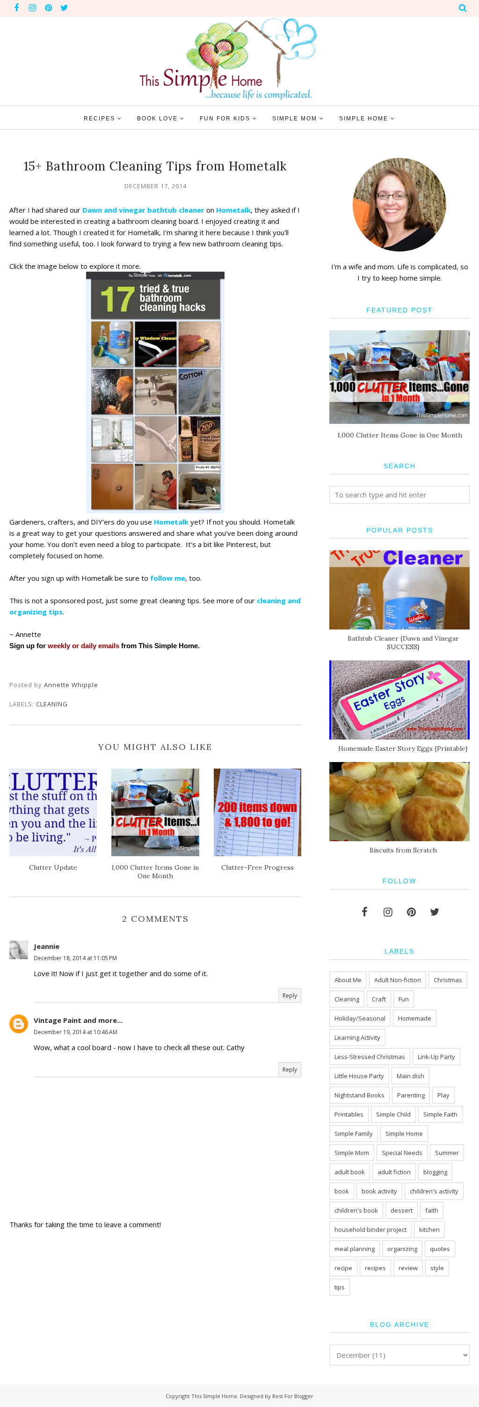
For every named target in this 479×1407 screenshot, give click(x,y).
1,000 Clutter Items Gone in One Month (399, 435)
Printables (348, 1114)
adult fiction (394, 1172)
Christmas (448, 980)
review (408, 1268)
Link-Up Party (436, 1056)
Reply (290, 996)
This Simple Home (214, 1396)
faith (431, 1210)
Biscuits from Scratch (403, 850)
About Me (348, 980)
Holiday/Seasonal (359, 1018)
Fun (404, 999)
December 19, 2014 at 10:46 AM (75, 1032)
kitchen (429, 1229)
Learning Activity (357, 1037)
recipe (343, 1268)
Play (443, 1095)
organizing (402, 1248)
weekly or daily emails (83, 646)
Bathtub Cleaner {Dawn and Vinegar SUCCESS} (403, 642)
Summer (447, 1152)
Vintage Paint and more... (78, 1020)
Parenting (411, 1095)
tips (339, 1287)
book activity (379, 1191)
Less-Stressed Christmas (369, 1056)
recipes (375, 1268)
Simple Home (404, 1133)
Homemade (414, 1018)
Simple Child (393, 1114)
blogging (435, 1172)
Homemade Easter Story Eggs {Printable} (403, 748)
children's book (356, 1210)
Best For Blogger (292, 1396)
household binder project (370, 1229)
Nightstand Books (359, 1095)
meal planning (354, 1248)
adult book (349, 1172)
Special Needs (402, 1152)
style (437, 1268)
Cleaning (52, 704)
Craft (379, 999)
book (341, 1191)
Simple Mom (351, 1152)
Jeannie (46, 946)
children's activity (434, 1191)
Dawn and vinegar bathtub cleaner (143, 210)
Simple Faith (440, 1114)
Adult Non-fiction (397, 980)
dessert (402, 1210)
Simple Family (353, 1133)
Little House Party (359, 1076)
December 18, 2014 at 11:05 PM (75, 958)
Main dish (410, 1076)
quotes (440, 1248)
